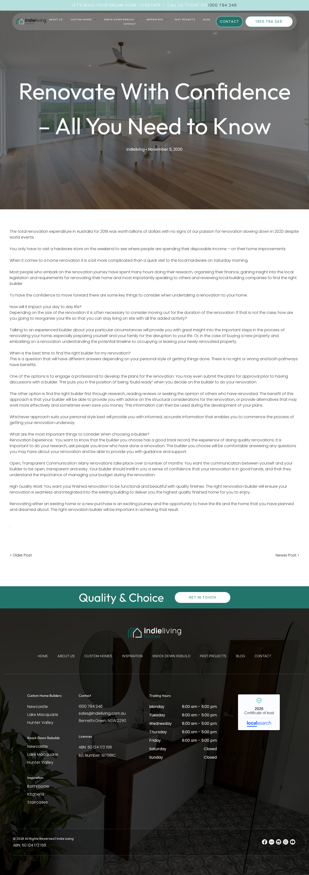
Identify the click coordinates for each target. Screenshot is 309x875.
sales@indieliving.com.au (102, 713)
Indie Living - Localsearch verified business (259, 712)
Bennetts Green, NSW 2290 (102, 720)
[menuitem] (56, 19)
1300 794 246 (91, 706)
